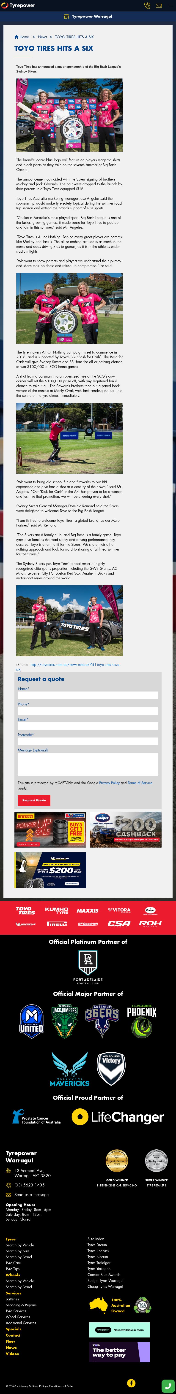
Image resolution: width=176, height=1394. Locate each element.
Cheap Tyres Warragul (105, 1286)
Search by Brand (19, 1257)
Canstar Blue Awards (104, 1274)
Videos (12, 1353)
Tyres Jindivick (99, 1250)
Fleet (10, 1341)
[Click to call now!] (147, 5)
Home (24, 37)
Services (13, 1293)
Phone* (23, 704)
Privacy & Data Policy (33, 1386)
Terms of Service (140, 783)
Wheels (13, 1275)
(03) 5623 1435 (29, 1185)
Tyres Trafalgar (99, 1262)
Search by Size (17, 1251)
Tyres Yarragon (99, 1268)
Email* (23, 719)
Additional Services (21, 1323)
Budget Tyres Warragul (105, 1280)
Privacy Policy (109, 783)
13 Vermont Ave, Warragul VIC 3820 (32, 1173)
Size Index (96, 1239)
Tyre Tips (12, 1269)
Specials (13, 1329)
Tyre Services (16, 1311)
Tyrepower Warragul (91, 16)
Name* (24, 688)
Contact (13, 1335)
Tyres (11, 1239)
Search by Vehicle (20, 1245)
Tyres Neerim (98, 1256)
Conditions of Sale (61, 1386)
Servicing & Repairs (21, 1305)
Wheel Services (18, 1317)
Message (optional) (33, 750)
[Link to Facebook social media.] (131, 1383)
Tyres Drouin (97, 1245)
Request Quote (34, 800)
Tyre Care (13, 1263)
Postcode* (26, 734)
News (11, 1347)
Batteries (12, 1299)
